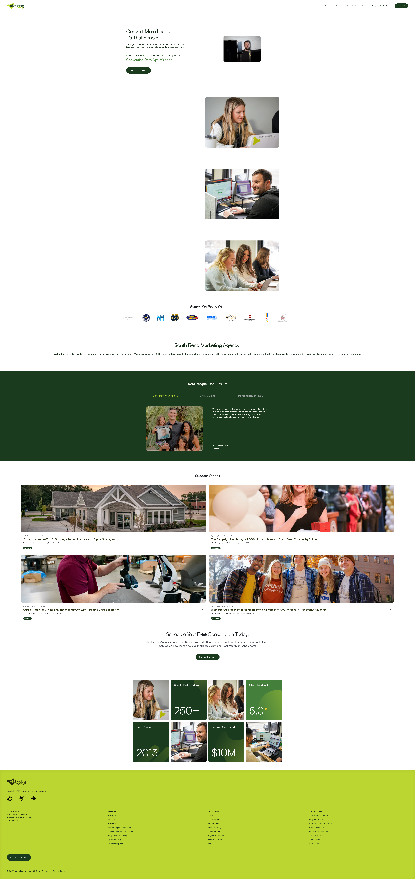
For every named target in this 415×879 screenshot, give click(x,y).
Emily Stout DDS (316, 819)
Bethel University (316, 827)
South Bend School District (321, 823)
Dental (211, 815)
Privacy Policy (59, 871)
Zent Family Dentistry (318, 815)
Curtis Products (316, 835)
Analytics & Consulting (118, 835)
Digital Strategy (115, 839)
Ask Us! (211, 843)
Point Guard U (315, 843)
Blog (374, 6)
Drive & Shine (314, 839)
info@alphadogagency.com (19, 817)
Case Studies (352, 6)
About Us (328, 6)
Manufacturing (214, 827)
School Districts (215, 839)
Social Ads (112, 819)
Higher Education (216, 835)
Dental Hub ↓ (385, 6)
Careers (365, 6)
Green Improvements (318, 831)
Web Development (116, 843)
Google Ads (113, 815)
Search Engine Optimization (120, 827)
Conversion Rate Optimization (121, 831)
